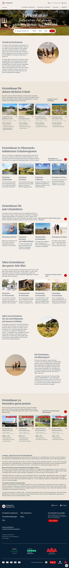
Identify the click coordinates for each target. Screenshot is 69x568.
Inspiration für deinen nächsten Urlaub (53, 275)
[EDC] (46, 562)
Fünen (27, 185)
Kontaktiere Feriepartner (10, 513)
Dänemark (26, 186)
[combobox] (23, 31)
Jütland (31, 183)
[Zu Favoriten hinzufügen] (16, 117)
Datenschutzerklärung (8, 527)
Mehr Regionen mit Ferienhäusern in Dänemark (55, 159)
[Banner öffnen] (66, 565)
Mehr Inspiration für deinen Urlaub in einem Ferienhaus (49, 219)
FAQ (3, 520)
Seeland (21, 185)
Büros (22, 516)
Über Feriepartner (26, 513)
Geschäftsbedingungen (9, 516)
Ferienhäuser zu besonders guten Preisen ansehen (50, 411)
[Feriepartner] (7, 3)
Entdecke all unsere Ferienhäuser (52, 100)
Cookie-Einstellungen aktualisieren (11, 529)
